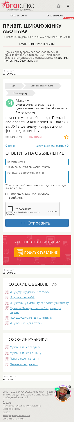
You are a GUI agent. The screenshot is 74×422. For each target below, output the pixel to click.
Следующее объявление (51, 145)
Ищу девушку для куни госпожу (29, 292)
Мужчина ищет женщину (25, 352)
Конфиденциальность (16, 415)
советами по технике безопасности (36, 59)
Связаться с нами (13, 418)
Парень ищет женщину (24, 358)
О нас (6, 412)
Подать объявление (40, 252)
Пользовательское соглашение (22, 405)
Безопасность (11, 408)
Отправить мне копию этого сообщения (29, 195)
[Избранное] (58, 6)
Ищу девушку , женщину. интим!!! (31, 317)
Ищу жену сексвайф (22, 297)
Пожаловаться (34, 136)
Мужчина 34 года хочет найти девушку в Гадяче (35, 310)
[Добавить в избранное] (66, 137)
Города (7, 402)
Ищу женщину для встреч (26, 323)
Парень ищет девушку (24, 364)
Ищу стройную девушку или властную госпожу (39, 302)
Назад (11, 145)
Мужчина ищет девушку (25, 347)
